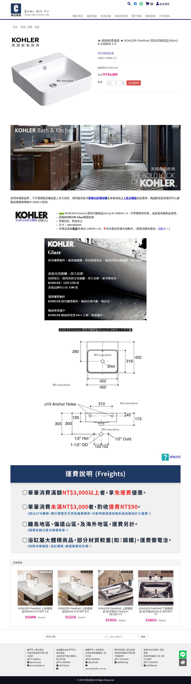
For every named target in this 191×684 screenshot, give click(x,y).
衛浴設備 (106, 16)
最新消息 (92, 16)
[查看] (35, 588)
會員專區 (165, 4)
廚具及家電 (121, 16)
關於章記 (78, 16)
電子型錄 (136, 16)
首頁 (15, 27)
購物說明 (150, 16)
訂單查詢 (165, 16)
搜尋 (143, 637)
